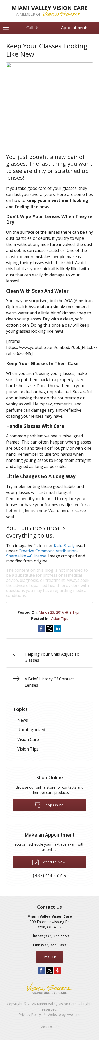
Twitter (49, 970)
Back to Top (49, 1026)
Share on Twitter (49, 628)
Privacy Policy (30, 1014)
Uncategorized (31, 729)
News (22, 720)
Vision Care (28, 739)
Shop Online (53, 805)
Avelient (73, 1014)
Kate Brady (64, 546)
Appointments (74, 27)
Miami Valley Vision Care (57, 1003)
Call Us (32, 27)
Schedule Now (53, 862)
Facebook (41, 970)
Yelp (57, 970)
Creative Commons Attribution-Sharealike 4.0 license (42, 553)
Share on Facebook (41, 628)
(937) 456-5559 (56, 935)
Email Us (49, 956)
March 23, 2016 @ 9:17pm (60, 612)
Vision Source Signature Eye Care (49, 988)
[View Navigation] (7, 28)
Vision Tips (59, 618)
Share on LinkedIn (57, 628)
